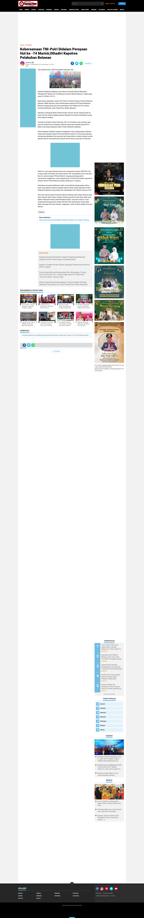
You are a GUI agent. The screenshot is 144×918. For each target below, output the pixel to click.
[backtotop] (72, 884)
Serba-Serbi (85, 9)
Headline (41, 9)
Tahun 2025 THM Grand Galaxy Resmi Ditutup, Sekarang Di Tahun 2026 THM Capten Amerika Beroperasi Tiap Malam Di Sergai (111, 647)
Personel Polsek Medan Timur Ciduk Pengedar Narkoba (107, 774)
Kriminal (49, 9)
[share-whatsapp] (81, 63)
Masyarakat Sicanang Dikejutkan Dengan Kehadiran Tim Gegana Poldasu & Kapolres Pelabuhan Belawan (65, 220)
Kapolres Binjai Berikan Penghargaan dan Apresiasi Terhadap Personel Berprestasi (111, 667)
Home (21, 9)
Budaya (102, 725)
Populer (122, 3)
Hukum (20, 896)
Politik (20, 898)
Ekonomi (93, 9)
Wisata (122, 9)
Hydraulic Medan (108, 893)
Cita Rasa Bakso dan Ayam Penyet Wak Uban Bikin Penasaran (109, 810)
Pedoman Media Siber (102, 896)
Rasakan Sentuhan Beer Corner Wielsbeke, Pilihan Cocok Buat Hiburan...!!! (108, 818)
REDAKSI (98, 893)
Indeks (27, 9)
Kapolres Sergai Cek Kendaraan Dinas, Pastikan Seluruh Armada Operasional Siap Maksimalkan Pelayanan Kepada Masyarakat (111, 687)
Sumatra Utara (74, 9)
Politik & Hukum (112, 9)
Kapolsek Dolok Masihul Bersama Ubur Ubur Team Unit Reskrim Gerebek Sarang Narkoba (111, 657)
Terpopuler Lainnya (109, 694)
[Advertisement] (72, 27)
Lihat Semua (56, 351)
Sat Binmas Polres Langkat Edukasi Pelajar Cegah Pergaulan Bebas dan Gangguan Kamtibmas (110, 677)
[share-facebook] (72, 63)
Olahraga (102, 9)
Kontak (112, 896)
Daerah (33, 9)
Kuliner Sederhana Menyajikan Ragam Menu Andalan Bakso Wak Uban (109, 803)
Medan (56, 9)
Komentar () (88, 63)
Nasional (64, 9)
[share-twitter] (76, 63)
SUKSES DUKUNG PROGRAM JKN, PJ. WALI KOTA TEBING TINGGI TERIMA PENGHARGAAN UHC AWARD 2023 (109, 759)
